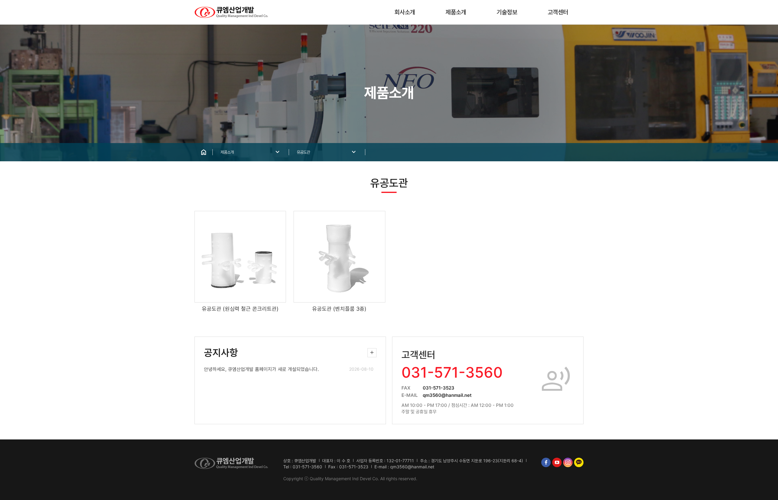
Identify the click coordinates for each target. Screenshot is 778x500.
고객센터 (558, 12)
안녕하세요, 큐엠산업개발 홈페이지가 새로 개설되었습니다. (261, 369)
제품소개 (456, 12)
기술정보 (507, 12)
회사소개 (404, 12)
